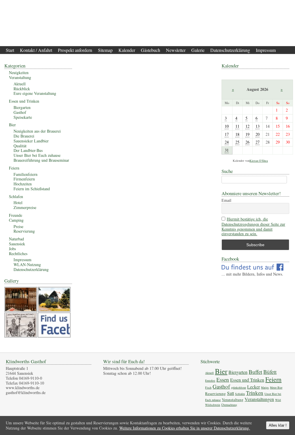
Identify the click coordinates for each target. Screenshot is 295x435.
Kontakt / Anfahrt (36, 50)
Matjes (265, 387)
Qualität (20, 145)
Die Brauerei (24, 136)
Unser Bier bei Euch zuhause (37, 155)
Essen (222, 379)
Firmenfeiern (24, 179)
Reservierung (24, 231)
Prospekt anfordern (75, 50)
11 (237, 126)
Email (226, 200)
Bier (12, 124)
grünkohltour (238, 387)
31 (227, 150)
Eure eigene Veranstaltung (35, 93)
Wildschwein (212, 405)
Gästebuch (150, 50)
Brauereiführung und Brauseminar (41, 160)
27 (258, 142)
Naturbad (16, 239)
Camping (16, 220)
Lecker (253, 387)
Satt (230, 393)
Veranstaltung (20, 77)
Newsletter (176, 50)
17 (227, 134)
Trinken (254, 392)
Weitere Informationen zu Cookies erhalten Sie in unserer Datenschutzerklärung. (184, 428)
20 (258, 134)
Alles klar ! (278, 425)
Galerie (198, 50)
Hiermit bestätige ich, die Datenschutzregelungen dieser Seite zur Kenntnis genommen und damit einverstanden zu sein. (253, 226)
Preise (18, 226)
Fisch (208, 387)
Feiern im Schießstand (32, 188)
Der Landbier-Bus (28, 150)
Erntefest (210, 380)
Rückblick (22, 88)
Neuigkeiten (19, 72)
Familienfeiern (25, 174)
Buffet (255, 371)
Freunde (15, 215)
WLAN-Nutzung (27, 264)
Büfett (270, 371)
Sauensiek (17, 243)
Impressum (266, 50)
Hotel (18, 202)
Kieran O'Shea (258, 161)
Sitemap (105, 50)
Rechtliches (18, 253)
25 (237, 142)
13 (258, 126)
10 (227, 126)
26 (247, 142)
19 (247, 134)
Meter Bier (276, 387)
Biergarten (22, 107)
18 (237, 134)
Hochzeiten (23, 184)
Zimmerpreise (25, 207)
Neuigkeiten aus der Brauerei (37, 131)
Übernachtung (229, 405)
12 (247, 126)
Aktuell (20, 83)
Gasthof (20, 112)
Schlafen (16, 196)
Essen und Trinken (24, 101)
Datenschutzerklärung (230, 50)
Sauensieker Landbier (31, 141)
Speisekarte (23, 117)
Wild (278, 400)
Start (10, 50)
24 (227, 142)
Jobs (12, 248)
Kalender (126, 50)
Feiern (14, 168)
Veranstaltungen (259, 399)
